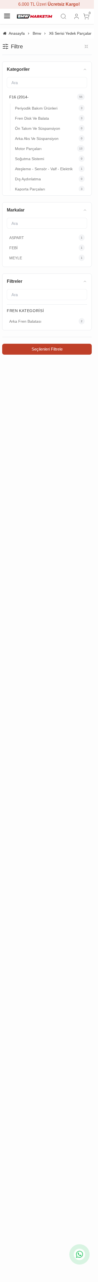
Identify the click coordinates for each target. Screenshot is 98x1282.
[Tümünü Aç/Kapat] (86, 46)
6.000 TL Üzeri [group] (47, 4)
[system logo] (34, 16)
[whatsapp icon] (79, 1254)
